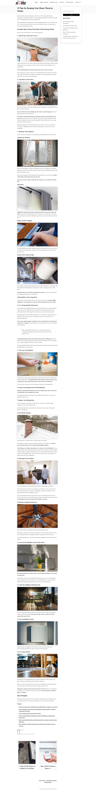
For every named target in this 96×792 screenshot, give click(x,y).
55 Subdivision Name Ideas (70, 25)
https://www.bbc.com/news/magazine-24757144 (30, 713)
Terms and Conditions (51, 780)
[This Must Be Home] (21, 3)
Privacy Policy (42, 780)
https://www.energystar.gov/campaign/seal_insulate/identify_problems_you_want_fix (38, 706)
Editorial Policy (48, 782)
